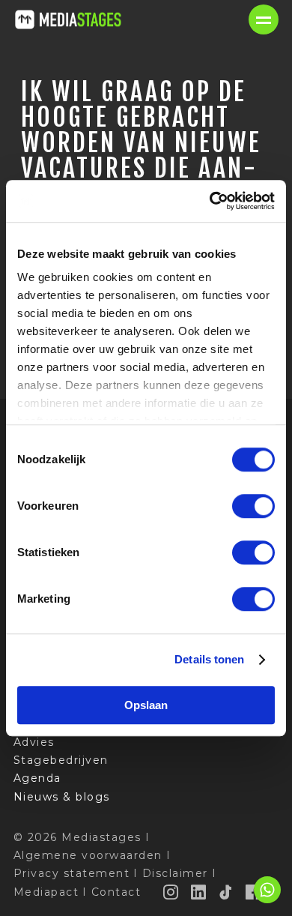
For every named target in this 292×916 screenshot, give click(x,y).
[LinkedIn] (199, 892)
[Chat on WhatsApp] (267, 901)
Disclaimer (175, 873)
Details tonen (209, 659)
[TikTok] (226, 892)
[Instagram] (171, 892)
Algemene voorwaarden (87, 855)
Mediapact (46, 892)
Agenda (37, 778)
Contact (116, 892)
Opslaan (146, 705)
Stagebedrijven (61, 760)
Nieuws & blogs (61, 797)
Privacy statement (71, 873)
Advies (34, 742)
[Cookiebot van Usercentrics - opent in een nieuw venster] (210, 201)
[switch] (253, 506)
